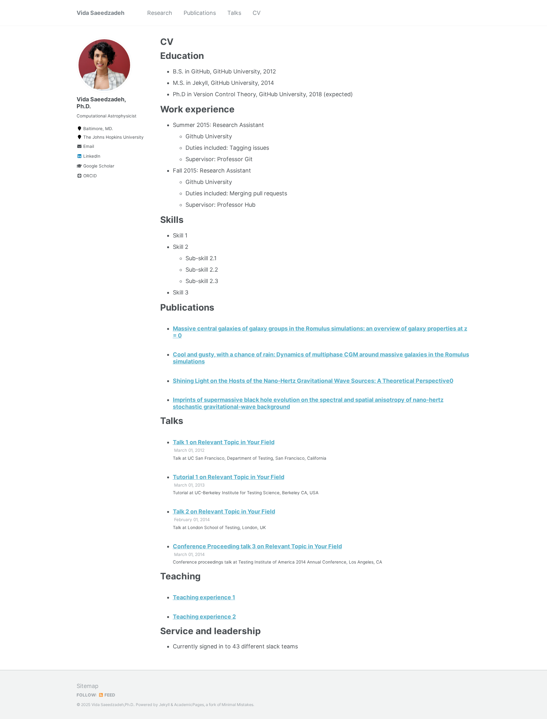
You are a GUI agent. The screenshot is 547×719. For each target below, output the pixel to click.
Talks (234, 12)
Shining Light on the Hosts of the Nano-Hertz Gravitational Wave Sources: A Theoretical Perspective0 (313, 380)
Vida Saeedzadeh (100, 12)
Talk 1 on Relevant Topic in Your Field (223, 442)
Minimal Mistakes (237, 704)
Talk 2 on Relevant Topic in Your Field (224, 511)
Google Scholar (98, 165)
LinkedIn (91, 156)
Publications (200, 12)
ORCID (89, 175)
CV (257, 12)
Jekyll (164, 704)
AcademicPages (189, 704)
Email (88, 146)
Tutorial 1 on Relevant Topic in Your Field (228, 477)
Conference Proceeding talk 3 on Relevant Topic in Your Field (257, 546)
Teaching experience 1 (204, 597)
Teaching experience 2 (204, 616)
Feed (109, 694)
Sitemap (87, 686)
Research (159, 12)
